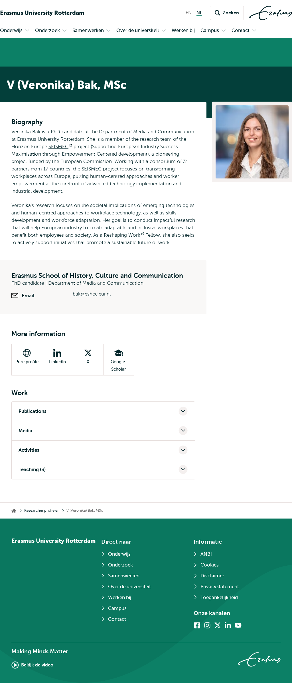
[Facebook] (197, 625)
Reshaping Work (124, 235)
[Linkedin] (227, 625)
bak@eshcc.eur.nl (92, 294)
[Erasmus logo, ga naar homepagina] (270, 13)
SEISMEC (60, 146)
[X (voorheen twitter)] (217, 625)
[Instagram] (207, 625)
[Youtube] (238, 625)
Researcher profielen (42, 510)
